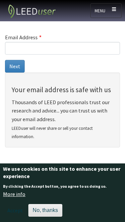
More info (14, 194)
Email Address (21, 37)
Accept (15, 210)
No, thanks (45, 210)
